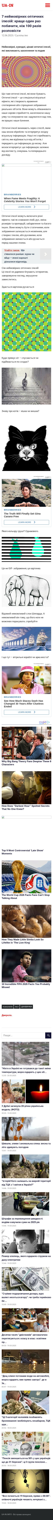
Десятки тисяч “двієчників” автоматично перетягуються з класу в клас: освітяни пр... (24, 1338)
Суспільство (21, 35)
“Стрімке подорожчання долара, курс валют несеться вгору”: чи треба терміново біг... (26, 1297)
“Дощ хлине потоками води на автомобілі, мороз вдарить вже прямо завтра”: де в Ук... (25, 1380)
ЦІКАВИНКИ (26, 1006)
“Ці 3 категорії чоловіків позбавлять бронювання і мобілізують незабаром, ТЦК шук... (26, 1421)
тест (17, 1006)
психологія (8, 1006)
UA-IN (7, 5)
